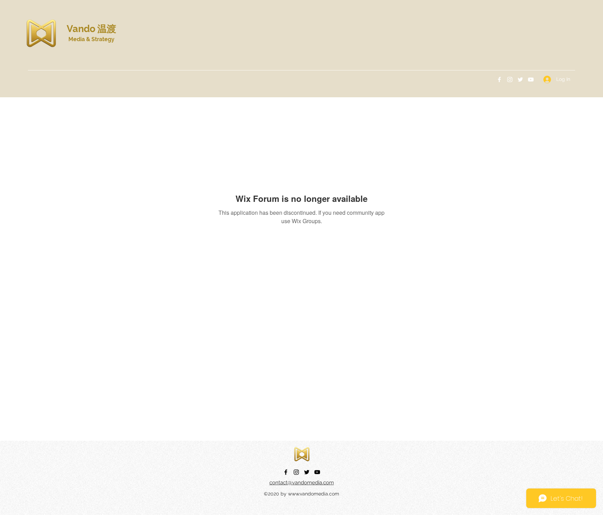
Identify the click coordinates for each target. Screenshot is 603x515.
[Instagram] (509, 79)
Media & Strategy (91, 39)
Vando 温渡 (91, 28)
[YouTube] (530, 79)
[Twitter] (520, 79)
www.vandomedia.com (313, 494)
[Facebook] (499, 79)
